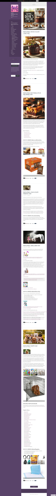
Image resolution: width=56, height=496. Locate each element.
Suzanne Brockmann (14, 36)
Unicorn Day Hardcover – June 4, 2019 (28, 287)
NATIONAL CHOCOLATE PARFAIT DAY (30, 193)
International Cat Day (26, 417)
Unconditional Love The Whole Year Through (29, 419)
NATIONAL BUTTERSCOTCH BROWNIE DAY (32, 93)
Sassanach (36, 315)
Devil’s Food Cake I (31, 74)
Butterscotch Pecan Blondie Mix (26, 153)
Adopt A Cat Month (26, 418)
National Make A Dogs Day (27, 436)
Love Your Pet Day (26, 421)
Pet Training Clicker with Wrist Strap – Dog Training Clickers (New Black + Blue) (26, 463)
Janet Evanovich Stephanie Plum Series (15, 38)
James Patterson (13, 31)
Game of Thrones (14, 40)
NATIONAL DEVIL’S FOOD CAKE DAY (31, 32)
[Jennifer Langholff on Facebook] (16, 59)
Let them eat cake (33, 70)
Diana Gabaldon (13, 30)
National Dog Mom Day (27, 440)
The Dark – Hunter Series (14, 34)
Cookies (40, 212)
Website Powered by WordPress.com (34, 494)
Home (11, 21)
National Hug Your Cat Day (27, 422)
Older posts (34, 486)
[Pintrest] (11, 59)
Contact (12, 51)
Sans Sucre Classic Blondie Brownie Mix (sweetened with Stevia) (34, 153)
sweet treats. (37, 212)
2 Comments (29, 347)
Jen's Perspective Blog (14, 14)
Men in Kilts (39, 314)
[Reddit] (17, 59)
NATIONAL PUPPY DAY (30, 346)
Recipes (12, 50)
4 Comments (28, 195)
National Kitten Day (26, 416)
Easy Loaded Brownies (27, 134)
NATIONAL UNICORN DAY (31, 246)
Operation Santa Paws (27, 429)
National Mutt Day (26, 438)
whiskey (29, 315)
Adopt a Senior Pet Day (27, 425)
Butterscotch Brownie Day (27, 137)
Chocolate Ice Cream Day (26, 212)
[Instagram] (13, 59)
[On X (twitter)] (11, 60)
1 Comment (28, 247)
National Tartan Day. (27, 313)
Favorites (12, 27)
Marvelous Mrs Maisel (13, 29)
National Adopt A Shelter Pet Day (28, 424)
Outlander (13, 41)
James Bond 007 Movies (14, 43)
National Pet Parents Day (27, 444)
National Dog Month (26, 439)
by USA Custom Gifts (25, 276)
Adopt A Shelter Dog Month (27, 427)
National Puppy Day (26, 435)
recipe (33, 141)
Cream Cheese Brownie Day (27, 133)
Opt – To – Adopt (26, 420)
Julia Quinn (12, 28)
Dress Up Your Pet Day (27, 428)
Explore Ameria (13, 53)
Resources (12, 52)
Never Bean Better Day (27, 433)
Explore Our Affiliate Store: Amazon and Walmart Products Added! (14, 24)
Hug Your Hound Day (26, 430)
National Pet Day (26, 423)
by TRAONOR (24, 259)
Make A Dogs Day (26, 426)
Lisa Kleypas (12, 32)
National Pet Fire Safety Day (27, 443)
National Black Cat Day (27, 415)
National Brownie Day (27, 132)
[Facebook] (14, 59)
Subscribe (18, 75)
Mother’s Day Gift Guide (14, 39)
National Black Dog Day (27, 445)
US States (13, 54)
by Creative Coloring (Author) (27, 308)
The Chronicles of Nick (13, 33)
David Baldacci (13, 35)
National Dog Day (39, 406)
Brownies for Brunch (26, 136)
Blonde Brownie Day (26, 135)
